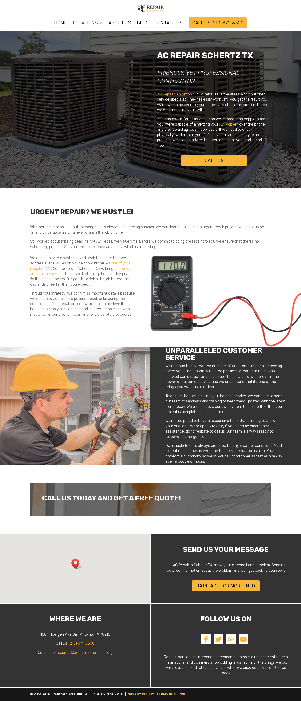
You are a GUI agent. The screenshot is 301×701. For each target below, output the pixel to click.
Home (60, 23)
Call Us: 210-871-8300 (217, 23)
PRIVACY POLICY (140, 694)
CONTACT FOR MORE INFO (226, 586)
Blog (143, 23)
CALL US (214, 160)
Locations (85, 23)
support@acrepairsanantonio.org (85, 652)
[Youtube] (243, 642)
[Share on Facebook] (206, 642)
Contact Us (168, 23)
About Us (119, 23)
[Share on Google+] (231, 642)
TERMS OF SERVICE (172, 694)
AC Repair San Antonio (176, 94)
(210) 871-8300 (82, 643)
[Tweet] (218, 642)
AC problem (228, 124)
